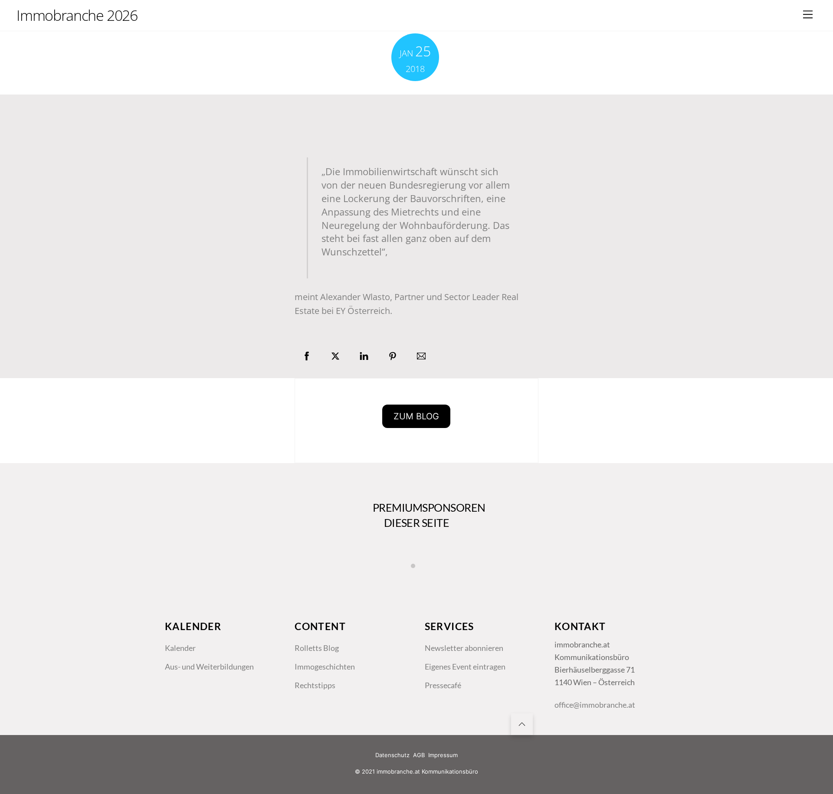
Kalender (180, 648)
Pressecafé (443, 685)
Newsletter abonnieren (464, 648)
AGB (419, 755)
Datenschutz (392, 755)
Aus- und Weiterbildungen (209, 666)
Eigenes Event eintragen (465, 666)
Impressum (443, 755)
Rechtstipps (315, 685)
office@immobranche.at (594, 704)
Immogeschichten (325, 666)
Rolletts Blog (317, 648)
